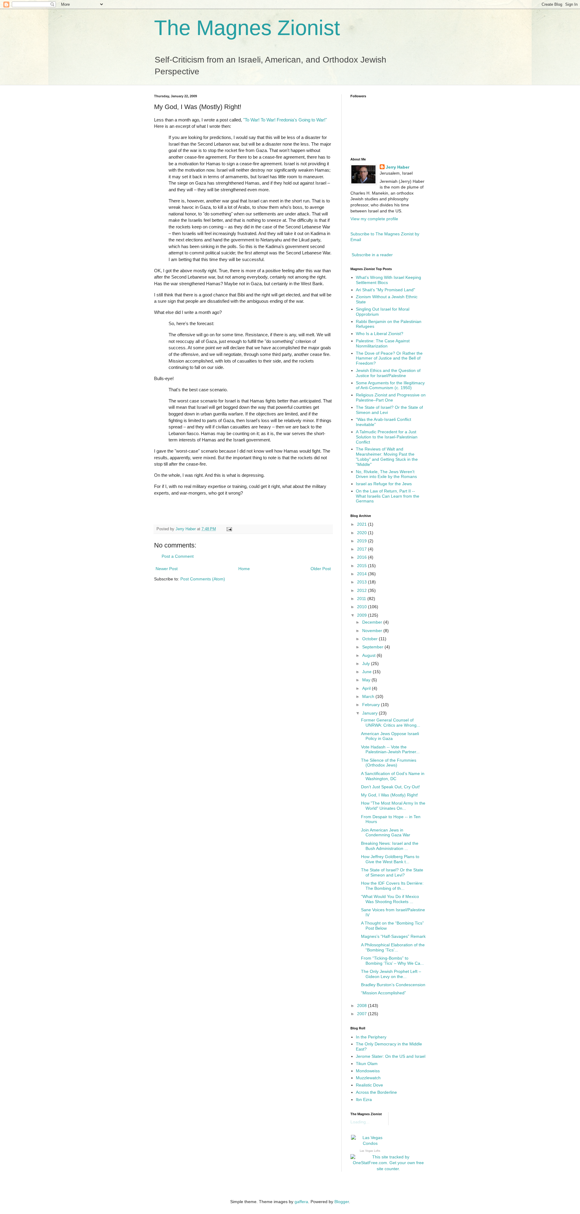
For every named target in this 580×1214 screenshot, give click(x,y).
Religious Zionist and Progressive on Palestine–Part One (391, 397)
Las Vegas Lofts (370, 1150)
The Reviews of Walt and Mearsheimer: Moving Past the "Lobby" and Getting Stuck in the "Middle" (387, 457)
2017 (362, 549)
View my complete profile (374, 218)
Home (244, 568)
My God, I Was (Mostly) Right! (389, 795)
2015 (362, 565)
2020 (362, 532)
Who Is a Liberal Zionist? (379, 333)
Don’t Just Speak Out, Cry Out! (390, 786)
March (368, 696)
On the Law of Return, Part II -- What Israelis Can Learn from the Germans (387, 496)
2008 (362, 1005)
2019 (362, 540)
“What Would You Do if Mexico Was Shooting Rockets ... (390, 899)
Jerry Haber (397, 167)
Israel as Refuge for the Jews (384, 483)
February (371, 704)
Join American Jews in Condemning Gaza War (385, 833)
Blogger (341, 1201)
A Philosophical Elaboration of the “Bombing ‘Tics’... (393, 947)
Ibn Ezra (364, 1099)
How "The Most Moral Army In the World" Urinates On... (393, 806)
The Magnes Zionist (247, 28)
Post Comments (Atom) (202, 578)
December (372, 622)
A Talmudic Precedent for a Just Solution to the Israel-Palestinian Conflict (386, 436)
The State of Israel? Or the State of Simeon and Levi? (392, 872)
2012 (362, 590)
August (369, 655)
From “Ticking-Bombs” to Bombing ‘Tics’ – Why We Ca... (392, 961)
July (366, 663)
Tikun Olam (367, 1063)
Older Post (321, 568)
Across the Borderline (376, 1092)
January (370, 713)
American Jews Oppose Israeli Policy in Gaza (390, 736)
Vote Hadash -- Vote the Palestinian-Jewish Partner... (390, 749)
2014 (362, 573)
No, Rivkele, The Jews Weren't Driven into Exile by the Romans (386, 474)
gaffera (301, 1201)
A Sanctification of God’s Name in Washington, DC (392, 776)
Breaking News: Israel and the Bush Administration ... (389, 846)
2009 (362, 615)
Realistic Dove (369, 1085)
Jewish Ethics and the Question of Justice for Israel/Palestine (388, 373)
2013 (362, 582)
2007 (362, 1013)
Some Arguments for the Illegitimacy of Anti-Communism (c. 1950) (390, 385)
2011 (362, 598)
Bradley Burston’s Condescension (393, 984)
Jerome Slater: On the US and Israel (390, 1056)
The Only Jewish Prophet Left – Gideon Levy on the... (391, 974)
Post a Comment (178, 556)
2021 (362, 524)
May (367, 679)
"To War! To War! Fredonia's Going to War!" (285, 119)
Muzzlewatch (368, 1077)
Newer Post (167, 568)
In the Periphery (371, 1037)
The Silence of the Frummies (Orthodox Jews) (388, 763)
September (373, 646)
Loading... (359, 1121)
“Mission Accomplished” (383, 992)
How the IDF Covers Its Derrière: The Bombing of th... (392, 886)
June (367, 671)
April (367, 688)
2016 (362, 557)
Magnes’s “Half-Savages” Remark (393, 936)
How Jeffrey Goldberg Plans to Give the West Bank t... (390, 859)
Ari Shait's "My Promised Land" (385, 289)
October (370, 638)
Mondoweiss (368, 1070)
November (372, 630)
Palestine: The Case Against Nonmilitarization (383, 343)
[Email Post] (229, 529)
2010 (362, 606)
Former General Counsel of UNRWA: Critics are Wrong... (390, 723)
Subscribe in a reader (372, 254)
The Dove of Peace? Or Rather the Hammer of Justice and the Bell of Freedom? (389, 358)
